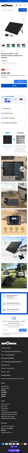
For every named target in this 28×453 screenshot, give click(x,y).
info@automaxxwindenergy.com (13, 351)
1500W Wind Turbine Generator (9, 414)
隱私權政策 (4, 392)
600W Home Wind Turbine (8, 416)
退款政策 (3, 394)
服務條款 (3, 396)
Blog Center (4, 406)
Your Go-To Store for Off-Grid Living (14, 1)
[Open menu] (25, 5)
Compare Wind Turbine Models (9, 412)
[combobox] (14, 10)
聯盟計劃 (3, 430)
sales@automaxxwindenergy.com (13, 361)
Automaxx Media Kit (6, 432)
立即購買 (14, 85)
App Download (5, 386)
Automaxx (16, 441)
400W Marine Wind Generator (8, 418)
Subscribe (22, 330)
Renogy (2, 50)
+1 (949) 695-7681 (9, 354)
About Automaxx (5, 404)
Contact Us (4, 410)
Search (24, 10)
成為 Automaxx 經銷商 (7, 428)
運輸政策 (3, 390)
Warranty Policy (5, 388)
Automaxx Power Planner (7, 426)
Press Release (5, 408)
